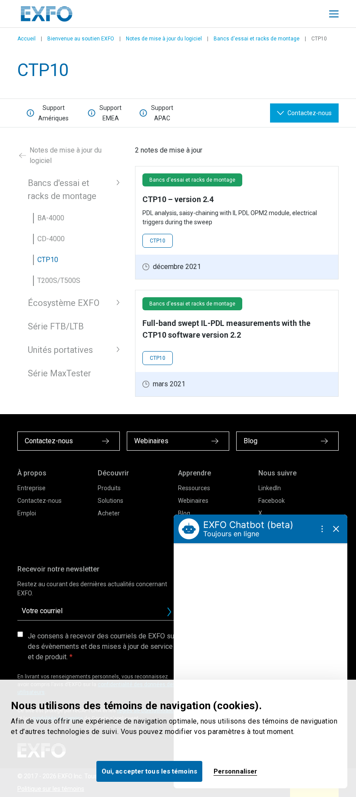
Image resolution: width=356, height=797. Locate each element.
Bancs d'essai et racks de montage (257, 39)
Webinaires (193, 500)
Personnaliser (235, 771)
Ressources (194, 488)
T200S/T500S (58, 280)
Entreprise (31, 488)
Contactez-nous (39, 500)
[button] (118, 182)
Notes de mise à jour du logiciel (164, 39)
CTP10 (47, 260)
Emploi (26, 513)
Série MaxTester (59, 373)
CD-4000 (51, 239)
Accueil (26, 39)
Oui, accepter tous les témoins (149, 771)
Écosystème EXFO (63, 303)
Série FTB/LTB (56, 326)
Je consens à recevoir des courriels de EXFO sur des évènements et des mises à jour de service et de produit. (102, 646)
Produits (109, 488)
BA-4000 (50, 218)
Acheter (109, 513)
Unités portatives (60, 350)
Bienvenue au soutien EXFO (80, 39)
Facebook (271, 500)
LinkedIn (269, 488)
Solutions (110, 500)
